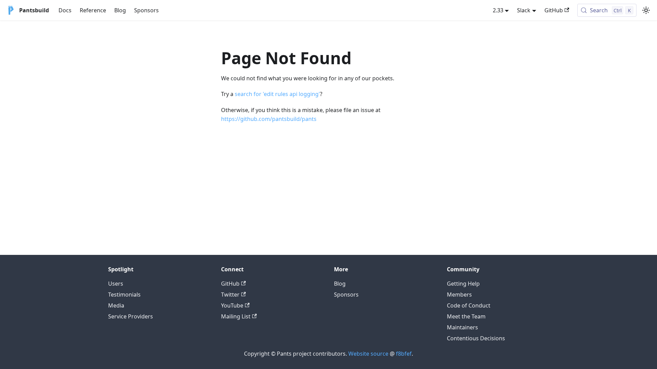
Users (115, 283)
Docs (65, 10)
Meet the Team (466, 316)
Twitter (230, 294)
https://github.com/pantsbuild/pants (269, 119)
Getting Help (463, 283)
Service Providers (130, 316)
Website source (368, 353)
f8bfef (404, 353)
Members (459, 294)
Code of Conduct (468, 305)
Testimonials (124, 294)
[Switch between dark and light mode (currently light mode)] (646, 10)
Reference (93, 10)
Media (116, 305)
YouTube (232, 305)
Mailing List (235, 316)
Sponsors (146, 10)
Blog (120, 10)
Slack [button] (523, 10)
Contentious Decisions (476, 338)
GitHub (553, 10)
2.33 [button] (498, 10)
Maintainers (462, 327)
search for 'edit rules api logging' (277, 94)
